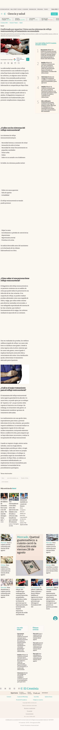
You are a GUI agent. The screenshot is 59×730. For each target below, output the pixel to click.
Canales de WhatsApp (22, 696)
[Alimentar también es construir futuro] (24, 496)
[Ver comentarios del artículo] (18, 63)
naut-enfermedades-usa (12, 478)
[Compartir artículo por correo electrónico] (15, 63)
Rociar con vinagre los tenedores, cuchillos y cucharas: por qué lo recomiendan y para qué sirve (49, 80)
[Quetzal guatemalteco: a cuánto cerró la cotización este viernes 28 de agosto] (29, 568)
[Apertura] (14, 693)
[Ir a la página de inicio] (29, 688)
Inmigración (32, 9)
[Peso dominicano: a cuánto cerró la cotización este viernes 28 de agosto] (7, 582)
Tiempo (46, 9)
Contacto (9, 696)
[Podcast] (36, 693)
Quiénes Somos (48, 696)
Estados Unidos (24, 478)
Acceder (54, 14)
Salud (21, 22)
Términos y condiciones (29, 708)
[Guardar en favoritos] (27, 59)
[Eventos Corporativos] (22, 693)
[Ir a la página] (5, 14)
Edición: (54, 9)
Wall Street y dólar (15, 9)
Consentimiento (29, 713)
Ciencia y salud (14, 22)
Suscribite (36, 696)
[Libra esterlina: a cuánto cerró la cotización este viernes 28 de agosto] (52, 559)
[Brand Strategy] (30, 693)
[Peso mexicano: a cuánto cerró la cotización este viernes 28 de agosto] (7, 559)
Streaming (40, 9)
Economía (25, 9)
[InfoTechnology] (45, 693)
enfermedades (5, 481)
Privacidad (29, 711)
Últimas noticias (4, 9)
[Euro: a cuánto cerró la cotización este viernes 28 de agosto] (7, 537)
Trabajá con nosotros (38, 699)
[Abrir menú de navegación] (2, 14)
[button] (55, 618)
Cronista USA (4, 22)
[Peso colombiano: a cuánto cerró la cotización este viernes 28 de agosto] (52, 537)
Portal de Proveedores (21, 699)
